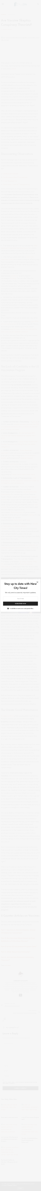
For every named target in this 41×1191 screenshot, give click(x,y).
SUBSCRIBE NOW (20, 603)
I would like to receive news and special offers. (22, 608)
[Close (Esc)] (37, 582)
